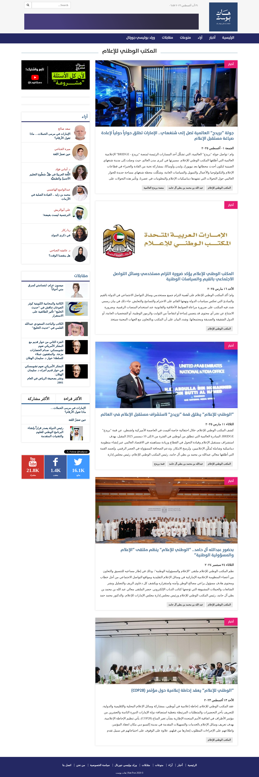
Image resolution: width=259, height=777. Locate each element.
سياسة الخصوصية (100, 765)
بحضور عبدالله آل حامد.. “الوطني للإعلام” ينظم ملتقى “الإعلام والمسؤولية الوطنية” (177, 552)
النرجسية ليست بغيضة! (56, 214)
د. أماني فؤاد (62, 169)
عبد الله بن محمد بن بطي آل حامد (186, 188)
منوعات (185, 38)
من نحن (80, 765)
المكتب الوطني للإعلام (219, 188)
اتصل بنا (66, 765)
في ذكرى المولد (60, 235)
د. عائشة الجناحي (60, 250)
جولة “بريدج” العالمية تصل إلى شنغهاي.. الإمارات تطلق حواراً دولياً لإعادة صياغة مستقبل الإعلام (167, 135)
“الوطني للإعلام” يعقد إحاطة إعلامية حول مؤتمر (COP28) (182, 690)
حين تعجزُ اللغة (61, 154)
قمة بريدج (159, 464)
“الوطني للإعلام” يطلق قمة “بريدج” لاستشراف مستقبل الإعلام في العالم (167, 414)
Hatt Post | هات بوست (126, 773)
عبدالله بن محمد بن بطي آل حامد (186, 464)
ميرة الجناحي (62, 149)
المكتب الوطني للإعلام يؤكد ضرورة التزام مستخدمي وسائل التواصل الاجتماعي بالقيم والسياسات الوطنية (173, 276)
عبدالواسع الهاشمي (58, 189)
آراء (200, 38)
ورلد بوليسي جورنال (140, 38)
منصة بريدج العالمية (154, 188)
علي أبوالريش (62, 209)
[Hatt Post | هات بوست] (221, 16)
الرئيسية (228, 38)
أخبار (212, 38)
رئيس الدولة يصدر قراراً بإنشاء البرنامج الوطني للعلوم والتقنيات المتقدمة (45, 432)
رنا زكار (66, 230)
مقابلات (167, 38)
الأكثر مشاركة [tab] (38, 399)
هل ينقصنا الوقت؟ (59, 255)
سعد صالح (64, 128)
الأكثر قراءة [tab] (73, 399)
